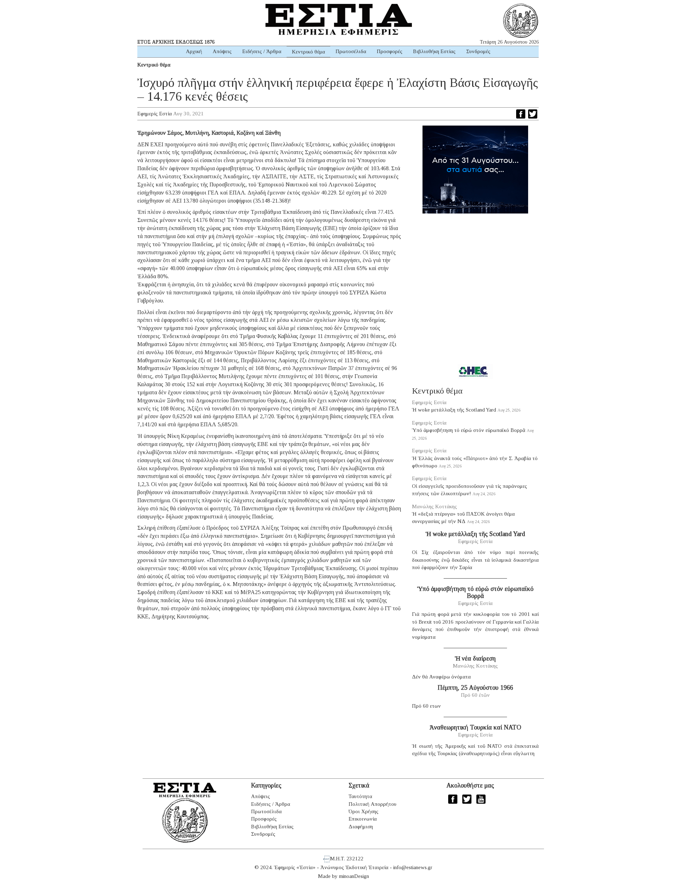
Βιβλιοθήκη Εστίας (434, 51)
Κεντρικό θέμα (308, 52)
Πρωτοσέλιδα (351, 51)
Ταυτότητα (360, 796)
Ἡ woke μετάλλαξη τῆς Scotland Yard (454, 410)
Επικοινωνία (363, 819)
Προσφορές (389, 51)
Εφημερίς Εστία (154, 113)
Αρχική (194, 51)
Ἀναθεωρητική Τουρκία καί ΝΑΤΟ (475, 727)
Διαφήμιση (361, 826)
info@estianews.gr (412, 867)
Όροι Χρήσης (363, 811)
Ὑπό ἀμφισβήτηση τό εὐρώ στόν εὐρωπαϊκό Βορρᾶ (468, 430)
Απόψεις (222, 51)
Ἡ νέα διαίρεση (475, 658)
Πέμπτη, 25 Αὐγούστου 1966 (475, 687)
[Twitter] (533, 114)
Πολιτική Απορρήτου (372, 804)
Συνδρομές (478, 51)
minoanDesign (354, 876)
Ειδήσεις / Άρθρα (261, 51)
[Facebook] (521, 114)
